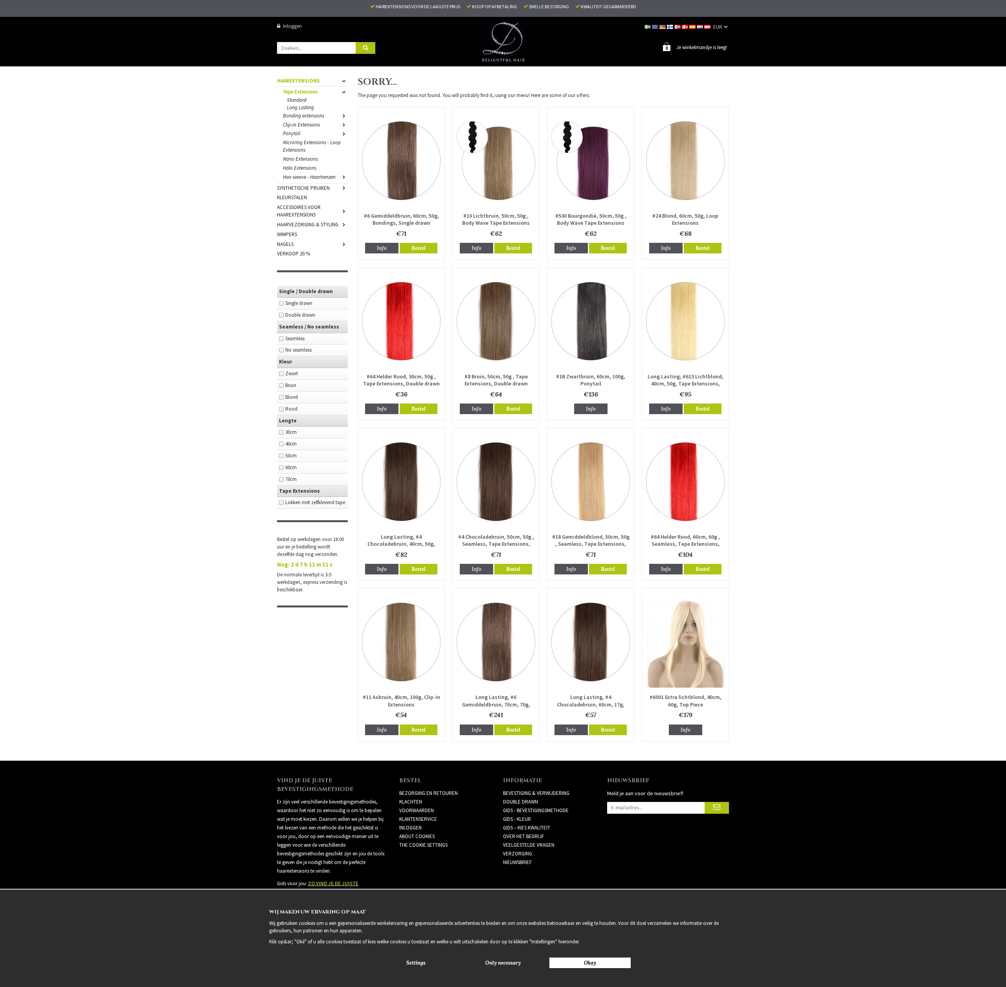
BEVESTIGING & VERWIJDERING (536, 793)
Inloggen (292, 26)
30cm (291, 432)
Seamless (295, 338)
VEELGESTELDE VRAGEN (528, 845)
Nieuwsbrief (517, 862)
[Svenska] (648, 26)
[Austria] (708, 26)
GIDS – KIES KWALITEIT (526, 827)
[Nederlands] (700, 26)
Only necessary (503, 962)
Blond (291, 397)
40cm (291, 443)
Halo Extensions (299, 168)
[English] (655, 26)
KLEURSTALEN (292, 197)
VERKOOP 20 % (293, 253)
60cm (291, 467)
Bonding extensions (303, 115)
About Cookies (417, 836)
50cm (291, 455)
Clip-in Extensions (301, 124)
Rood (291, 408)
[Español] (693, 26)
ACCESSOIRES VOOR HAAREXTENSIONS (299, 211)
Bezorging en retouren (428, 793)
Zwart (291, 373)
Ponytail (291, 133)
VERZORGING (517, 853)
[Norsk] (678, 26)
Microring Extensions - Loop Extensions (312, 146)
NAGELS (285, 244)
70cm (291, 479)
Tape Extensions (300, 91)
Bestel (418, 248)
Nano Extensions (300, 159)
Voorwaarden (416, 810)
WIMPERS (287, 234)
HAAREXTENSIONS (298, 80)
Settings (416, 962)
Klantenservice (418, 819)
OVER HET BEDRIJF (523, 836)
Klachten (410, 801)
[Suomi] (670, 26)
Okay (590, 962)
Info (382, 248)
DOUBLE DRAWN (520, 801)
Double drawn (300, 315)
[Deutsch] (663, 26)
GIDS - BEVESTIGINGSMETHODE (536, 810)
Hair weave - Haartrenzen (309, 177)
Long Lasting (300, 107)
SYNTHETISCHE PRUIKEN (303, 188)
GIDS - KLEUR (517, 819)
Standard (297, 100)
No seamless (298, 350)
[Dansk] (685, 26)
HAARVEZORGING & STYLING (307, 224)
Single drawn (298, 303)
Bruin (290, 385)
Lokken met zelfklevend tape (315, 502)
